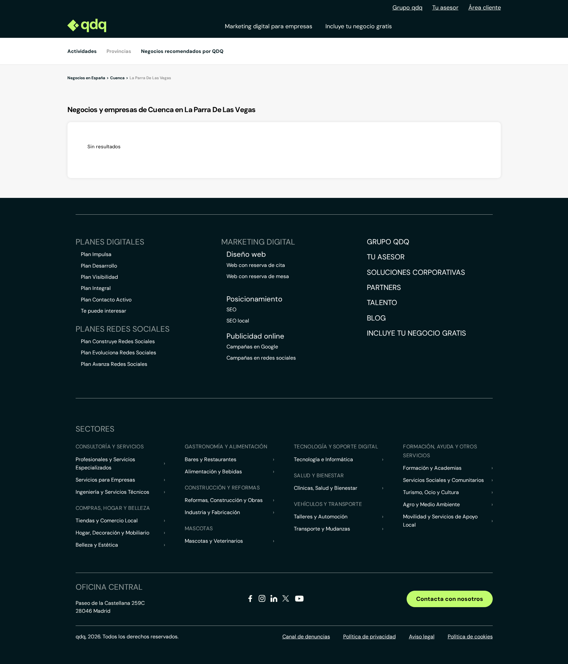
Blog (376, 318)
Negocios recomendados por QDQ (182, 51)
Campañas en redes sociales (261, 357)
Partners (384, 287)
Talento (382, 302)
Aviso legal (422, 636)
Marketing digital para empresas (268, 26)
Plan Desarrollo (99, 265)
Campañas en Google (252, 346)
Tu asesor (445, 8)
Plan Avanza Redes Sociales (114, 364)
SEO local (237, 320)
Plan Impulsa (96, 254)
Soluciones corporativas (416, 272)
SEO (231, 309)
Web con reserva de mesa (257, 276)
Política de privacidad (369, 636)
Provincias (118, 51)
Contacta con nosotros (449, 599)
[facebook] (250, 599)
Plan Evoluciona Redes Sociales (118, 352)
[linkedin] (274, 599)
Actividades (82, 51)
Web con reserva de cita (255, 265)
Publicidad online (255, 336)
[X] (285, 599)
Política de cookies (470, 636)
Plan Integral (96, 288)
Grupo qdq (407, 8)
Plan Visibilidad (99, 276)
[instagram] (262, 599)
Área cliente (484, 8)
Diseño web (246, 254)
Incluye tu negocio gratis (358, 26)
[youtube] (299, 601)
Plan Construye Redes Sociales (118, 341)
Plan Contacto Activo (106, 299)
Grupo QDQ (388, 242)
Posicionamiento (254, 299)
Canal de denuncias (306, 636)
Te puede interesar (103, 310)
